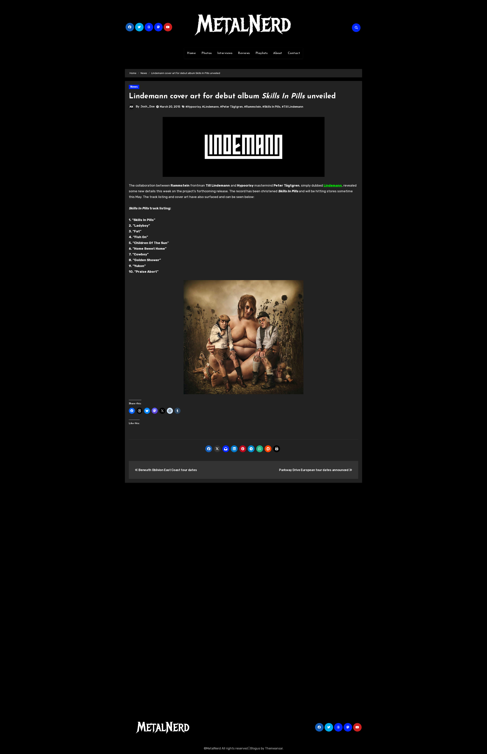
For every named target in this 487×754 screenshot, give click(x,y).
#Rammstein (252, 106)
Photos (206, 53)
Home (191, 53)
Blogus (255, 748)
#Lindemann (210, 106)
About (277, 53)
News (134, 86)
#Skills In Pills (271, 106)
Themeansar (274, 748)
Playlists (261, 53)
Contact (294, 53)
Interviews (224, 53)
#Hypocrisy (193, 106)
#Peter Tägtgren (231, 106)
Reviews (244, 53)
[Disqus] (243, 541)
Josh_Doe (147, 106)
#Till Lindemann (292, 106)
